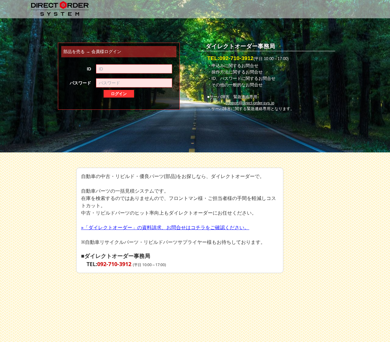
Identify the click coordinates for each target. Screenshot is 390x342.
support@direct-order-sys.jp (249, 103)
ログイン (119, 93)
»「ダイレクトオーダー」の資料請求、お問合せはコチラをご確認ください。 (165, 227)
